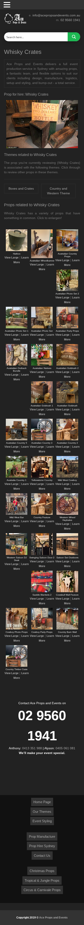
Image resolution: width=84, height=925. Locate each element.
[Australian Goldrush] (67, 402)
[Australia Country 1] (16, 476)
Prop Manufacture (42, 836)
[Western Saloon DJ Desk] (16, 554)
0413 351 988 (32, 748)
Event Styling (42, 821)
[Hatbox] (16, 250)
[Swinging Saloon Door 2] (42, 554)
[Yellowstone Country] (42, 476)
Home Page (42, 802)
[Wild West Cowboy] (67, 476)
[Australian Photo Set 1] (16, 327)
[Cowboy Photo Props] (16, 628)
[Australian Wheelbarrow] (42, 257)
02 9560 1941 (70, 20)
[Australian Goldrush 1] (42, 402)
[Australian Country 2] (67, 439)
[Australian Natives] (42, 364)
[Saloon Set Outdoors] (67, 554)
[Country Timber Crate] (16, 665)
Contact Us (42, 855)
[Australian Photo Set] (42, 327)
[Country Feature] (42, 513)
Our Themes (42, 811)
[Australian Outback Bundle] (16, 364)
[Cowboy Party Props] (42, 628)
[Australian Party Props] (67, 327)
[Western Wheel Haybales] (67, 513)
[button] (8, 5)
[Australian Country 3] (42, 439)
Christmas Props (42, 871)
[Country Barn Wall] (67, 628)
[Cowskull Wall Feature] (67, 591)
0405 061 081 (65, 748)
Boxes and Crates (21, 188)
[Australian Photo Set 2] (67, 290)
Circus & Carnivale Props (42, 890)
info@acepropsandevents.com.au (56, 15)
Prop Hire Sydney (42, 846)
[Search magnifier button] (74, 36)
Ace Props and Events (53, 917)
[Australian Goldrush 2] (67, 364)
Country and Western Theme (58, 191)
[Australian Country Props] (67, 250)
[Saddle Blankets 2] (42, 591)
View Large (11, 257)
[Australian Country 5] (16, 439)
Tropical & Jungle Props (42, 880)
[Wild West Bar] (16, 513)
